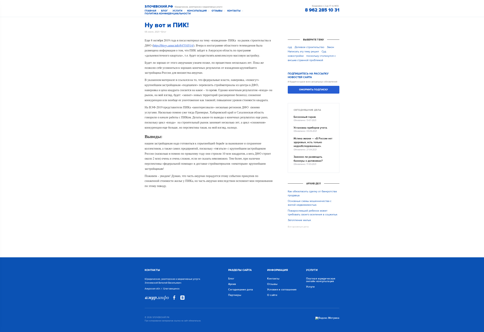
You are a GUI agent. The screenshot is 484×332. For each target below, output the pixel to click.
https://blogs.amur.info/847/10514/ (173, 45)
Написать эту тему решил (303, 51)
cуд (290, 47)
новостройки (296, 55)
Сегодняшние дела (240, 289)
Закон (330, 47)
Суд (324, 51)
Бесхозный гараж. (305, 117)
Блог (164, 10)
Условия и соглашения (282, 289)
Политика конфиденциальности (168, 13)
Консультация (197, 10)
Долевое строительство (309, 47)
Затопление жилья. (299, 220)
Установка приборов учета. (311, 127)
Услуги (177, 10)
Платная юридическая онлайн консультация (320, 280)
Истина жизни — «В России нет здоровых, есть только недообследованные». (313, 142)
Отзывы (217, 10)
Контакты (233, 10)
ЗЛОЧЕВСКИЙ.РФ (159, 7)
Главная (150, 10)
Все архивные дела (298, 226)
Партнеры (234, 295)
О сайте (272, 295)
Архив (232, 284)
